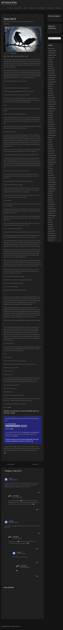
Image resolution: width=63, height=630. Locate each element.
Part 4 (16, 56)
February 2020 (51, 70)
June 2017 (50, 142)
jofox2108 (11, 521)
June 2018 (50, 115)
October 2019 (51, 79)
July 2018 (50, 113)
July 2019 (50, 86)
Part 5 (19, 56)
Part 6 (23, 56)
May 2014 (50, 224)
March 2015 (51, 202)
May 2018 (50, 117)
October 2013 (51, 240)
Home (10, 8)
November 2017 (52, 131)
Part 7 (26, 56)
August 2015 (51, 191)
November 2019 (52, 77)
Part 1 (5, 56)
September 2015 (52, 188)
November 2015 (52, 184)
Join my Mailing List (40, 8)
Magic (31, 21)
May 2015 (50, 197)
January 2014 (51, 233)
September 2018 (52, 108)
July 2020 (50, 59)
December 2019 (52, 75)
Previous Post (10, 464)
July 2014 (50, 220)
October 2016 (51, 160)
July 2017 (50, 139)
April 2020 (50, 66)
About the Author (18, 8)
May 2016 (50, 171)
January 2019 (51, 99)
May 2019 (50, 90)
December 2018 (52, 102)
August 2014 (51, 217)
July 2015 (50, 193)
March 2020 (51, 68)
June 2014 (50, 222)
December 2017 (52, 128)
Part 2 (8, 56)
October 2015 (51, 186)
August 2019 (51, 84)
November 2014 (52, 211)
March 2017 (51, 148)
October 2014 (51, 213)
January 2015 (51, 206)
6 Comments (7, 24)
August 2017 (51, 137)
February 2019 (51, 97)
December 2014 (52, 209)
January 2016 (51, 180)
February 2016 (51, 177)
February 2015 (51, 204)
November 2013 (52, 237)
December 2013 (52, 235)
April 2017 (50, 146)
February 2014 (51, 231)
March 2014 (51, 229)
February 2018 (51, 124)
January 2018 (51, 126)
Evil (19, 21)
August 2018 (51, 111)
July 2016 (50, 166)
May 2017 (50, 144)
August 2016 (51, 164)
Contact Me (58, 8)
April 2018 (50, 119)
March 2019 (51, 95)
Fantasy (22, 21)
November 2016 (52, 157)
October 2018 (51, 106)
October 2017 (51, 133)
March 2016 (51, 175)
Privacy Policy (50, 8)
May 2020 (50, 64)
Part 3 (12, 56)
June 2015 (50, 195)
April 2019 (50, 93)
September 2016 (52, 162)
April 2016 (50, 173)
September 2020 (52, 55)
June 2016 (50, 168)
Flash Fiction (32, 8)
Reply (39, 492)
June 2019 (50, 88)
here (10, 407)
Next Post (36, 464)
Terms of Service (34, 432)
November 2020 (52, 50)
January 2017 (51, 153)
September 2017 (52, 135)
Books (25, 8)
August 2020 (51, 57)
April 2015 (50, 200)
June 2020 (50, 62)
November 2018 (52, 104)
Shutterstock (13, 53)
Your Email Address (10, 424)
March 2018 (51, 122)
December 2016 (52, 155)
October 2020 (51, 53)
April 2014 (50, 226)
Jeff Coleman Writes (9, 2)
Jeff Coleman (16, 495)
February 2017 (51, 151)
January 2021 (51, 48)
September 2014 (52, 215)
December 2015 (52, 182)
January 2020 (51, 73)
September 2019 (52, 82)
